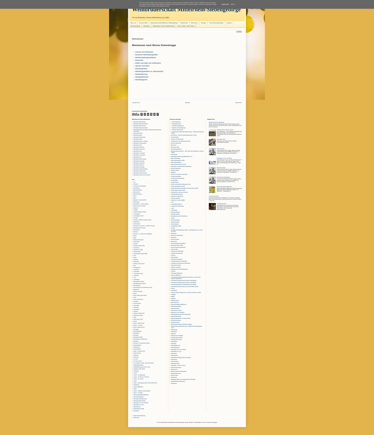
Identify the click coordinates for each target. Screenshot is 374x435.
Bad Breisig (136, 188)
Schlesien (136, 357)
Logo (172, 208)
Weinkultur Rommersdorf (140, 173)
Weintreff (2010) (175, 363)
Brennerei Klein (175, 147)
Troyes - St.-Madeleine (139, 375)
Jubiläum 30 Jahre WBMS (178, 200)
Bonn (134, 198)
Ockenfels (136, 307)
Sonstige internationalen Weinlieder (180, 263)
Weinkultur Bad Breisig (139, 122)
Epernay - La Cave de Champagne (142, 234)
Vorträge (203, 23)
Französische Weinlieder (177, 178)
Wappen (173, 298)
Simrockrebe (174, 257)
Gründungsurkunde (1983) (178, 190)
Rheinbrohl (136, 333)
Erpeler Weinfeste (176, 168)
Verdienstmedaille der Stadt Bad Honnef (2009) (183, 284)
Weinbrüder (174, 329)
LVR (172, 202)
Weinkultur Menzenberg (139, 159)
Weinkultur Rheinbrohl (139, 171)
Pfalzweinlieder (175, 222)
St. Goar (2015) (137, 361)
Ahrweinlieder (175, 137)
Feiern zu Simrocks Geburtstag (179, 174)
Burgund (135, 208)
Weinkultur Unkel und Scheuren (141, 175)
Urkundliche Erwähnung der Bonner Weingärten (184, 280)
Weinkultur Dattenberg (139, 137)
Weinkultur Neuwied (138, 161)
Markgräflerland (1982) (139, 283)
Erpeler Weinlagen (138, 239)
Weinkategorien (141, 80)
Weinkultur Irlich (137, 145)
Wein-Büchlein (175, 302)
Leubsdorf (136, 269)
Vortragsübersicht (221, 203)
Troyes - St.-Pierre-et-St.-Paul (141, 377)
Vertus (135, 389)
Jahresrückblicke (175, 198)
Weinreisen (194, 23)
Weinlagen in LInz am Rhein (140, 403)
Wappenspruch (175, 300)
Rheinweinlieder (135, 26)
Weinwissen (174, 369)
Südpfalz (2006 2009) (139, 369)
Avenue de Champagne (139, 186)
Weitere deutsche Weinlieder (178, 371)
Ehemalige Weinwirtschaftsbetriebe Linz (181, 156)
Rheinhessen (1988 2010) (140, 339)
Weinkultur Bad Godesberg (140, 124)
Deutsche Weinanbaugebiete (146, 55)
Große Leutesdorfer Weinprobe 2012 (181, 184)
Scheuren (136, 355)
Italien (135, 257)
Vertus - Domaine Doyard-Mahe (141, 391)
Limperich (136, 275)
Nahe (134, 297)
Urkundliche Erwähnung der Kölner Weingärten (183, 282)
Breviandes (136, 202)
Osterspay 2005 (221, 139)
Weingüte (173, 343)
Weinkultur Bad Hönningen (140, 128)
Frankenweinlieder (176, 176)
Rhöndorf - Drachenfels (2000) (141, 343)
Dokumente (174, 154)
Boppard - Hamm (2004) (139, 200)
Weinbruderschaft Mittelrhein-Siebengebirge (186, 9)
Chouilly (135, 218)
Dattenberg (136, 222)
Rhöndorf (135, 341)
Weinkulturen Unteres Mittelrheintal (163, 26)
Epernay (135, 231)
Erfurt (134, 235)
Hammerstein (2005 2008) (140, 253)
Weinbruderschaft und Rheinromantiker (181, 324)
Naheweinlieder (175, 214)
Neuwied (135, 301)
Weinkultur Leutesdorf (139, 155)
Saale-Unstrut (137, 353)
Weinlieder (146, 26)
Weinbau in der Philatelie (177, 312)
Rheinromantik (175, 239)
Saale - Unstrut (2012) (139, 351)
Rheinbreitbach (137, 331)
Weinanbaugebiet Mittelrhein (141, 395)
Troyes (135, 373)
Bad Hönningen (137, 194)
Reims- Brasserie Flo (139, 327)
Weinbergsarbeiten (176, 316)
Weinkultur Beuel (137, 133)
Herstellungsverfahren (177, 194)
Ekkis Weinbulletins (176, 162)
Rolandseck (136, 347)
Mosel (135, 293)
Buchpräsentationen (176, 149)
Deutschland (136, 224)
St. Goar (135, 359)
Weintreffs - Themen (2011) (178, 365)
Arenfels (135, 184)
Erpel (134, 238)
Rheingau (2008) (137, 337)
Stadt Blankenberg (138, 365)
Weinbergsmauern (176, 320)
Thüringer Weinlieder (176, 273)
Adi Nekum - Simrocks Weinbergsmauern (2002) (184, 135)
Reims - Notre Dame (138, 323)
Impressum (136, 417)
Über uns (133, 23)
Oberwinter (136, 305)
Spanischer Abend (176, 265)
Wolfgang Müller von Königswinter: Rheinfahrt (183, 379)
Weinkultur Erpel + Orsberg (140, 141)
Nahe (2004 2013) (138, 299)
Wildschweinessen (176, 373)
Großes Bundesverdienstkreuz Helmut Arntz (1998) (184, 188)
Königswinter (136, 267)
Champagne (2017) (138, 216)
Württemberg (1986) (138, 408)
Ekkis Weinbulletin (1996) (178, 160)
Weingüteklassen (142, 77)
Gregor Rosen (175, 182)
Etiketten (173, 172)
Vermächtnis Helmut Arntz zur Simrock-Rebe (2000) (184, 286)
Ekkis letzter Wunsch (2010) (178, 164)
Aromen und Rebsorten (144, 52)
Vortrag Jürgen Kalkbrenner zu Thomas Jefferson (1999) (186, 292)
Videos (173, 288)
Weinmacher (174, 355)
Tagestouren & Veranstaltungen (179, 269)
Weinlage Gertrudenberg (140, 399)
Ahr (134, 182)
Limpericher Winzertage (177, 206)
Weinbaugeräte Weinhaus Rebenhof (181, 314)
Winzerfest (174, 377)
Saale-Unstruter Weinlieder (178, 247)
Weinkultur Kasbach (138, 147)
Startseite (187, 102)
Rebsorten (174, 233)
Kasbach (135, 259)
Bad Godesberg (137, 190)
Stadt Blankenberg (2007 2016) (141, 367)
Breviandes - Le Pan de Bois (141, 204)
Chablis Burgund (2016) (139, 212)
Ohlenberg (136, 309)
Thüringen (136, 371)
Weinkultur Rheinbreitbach (140, 169)
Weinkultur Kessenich (139, 149)
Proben (173, 228)
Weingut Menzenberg (177, 337)
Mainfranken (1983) (138, 281)
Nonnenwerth (137, 303)
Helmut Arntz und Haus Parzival (179, 192)
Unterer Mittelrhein (138, 387)
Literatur (229, 23)
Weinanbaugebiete (138, 397)
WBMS (173, 296)
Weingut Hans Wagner (177, 335)
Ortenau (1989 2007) (139, 313)
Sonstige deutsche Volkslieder (179, 261)
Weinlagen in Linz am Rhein (224, 158)
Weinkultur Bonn (137, 135)
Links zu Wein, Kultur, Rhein (185, 26)
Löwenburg (136, 279)
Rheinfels (135, 335)
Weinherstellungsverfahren (145, 58)
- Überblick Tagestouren (177, 125)
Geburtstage (174, 180)
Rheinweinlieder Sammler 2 (178, 243)
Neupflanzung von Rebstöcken (179, 216)
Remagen (136, 329)
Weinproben (184, 23)
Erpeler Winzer (175, 170)
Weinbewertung (141, 74)
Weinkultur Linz (137, 157)
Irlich (134, 255)
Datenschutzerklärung (139, 415)
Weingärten (174, 341)
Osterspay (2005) (138, 315)
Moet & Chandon (137, 291)
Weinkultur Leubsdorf (139, 153)
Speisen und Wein (142, 66)
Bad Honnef (136, 192)
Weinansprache (141, 69)
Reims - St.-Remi (137, 325)
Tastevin (173, 271)
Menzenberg (136, 285)
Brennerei (173, 145)
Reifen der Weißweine (177, 235)
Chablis (135, 210)
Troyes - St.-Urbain (138, 379)
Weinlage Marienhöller (139, 401)
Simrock (173, 255)
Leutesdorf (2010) (138, 273)
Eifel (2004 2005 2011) (139, 228)
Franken (135, 243)
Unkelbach (136, 385)
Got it (233, 4)
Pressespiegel (175, 224)
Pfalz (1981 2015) (138, 319)
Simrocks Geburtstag (176, 259)
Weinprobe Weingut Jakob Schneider (181, 357)
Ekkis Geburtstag (175, 158)
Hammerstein (137, 251)
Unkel (135, 381)
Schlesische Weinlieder (177, 251)
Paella (173, 218)
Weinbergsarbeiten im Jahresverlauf (149, 71)
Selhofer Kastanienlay (177, 253)
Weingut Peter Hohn (176, 339)
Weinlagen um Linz (138, 404)
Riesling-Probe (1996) (177, 245)
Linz (134, 277)
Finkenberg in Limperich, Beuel (225, 130)
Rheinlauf (173, 237)
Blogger (215, 422)
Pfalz (134, 317)
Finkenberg (136, 241)
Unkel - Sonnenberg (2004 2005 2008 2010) (145, 383)
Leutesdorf (136, 271)
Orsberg (135, 311)
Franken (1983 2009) (139, 245)
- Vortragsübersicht (176, 124)
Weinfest (173, 333)
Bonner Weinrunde (176, 143)
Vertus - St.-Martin (138, 393)
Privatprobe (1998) (176, 226)
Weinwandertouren (176, 367)
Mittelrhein (136, 289)
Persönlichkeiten (175, 220)
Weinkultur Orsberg (138, 165)
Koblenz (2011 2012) (139, 263)
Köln (134, 265)
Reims (135, 321)
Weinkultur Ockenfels (139, 163)
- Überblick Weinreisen (177, 129)
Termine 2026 (143, 23)
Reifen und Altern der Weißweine (148, 63)
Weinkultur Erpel (137, 139)
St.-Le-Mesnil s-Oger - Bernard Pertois (143, 363)
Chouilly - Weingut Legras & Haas (142, 220)
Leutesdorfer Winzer (176, 204)
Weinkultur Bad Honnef (139, 125)
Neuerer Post (135, 102)
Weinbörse (174, 331)
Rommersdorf (137, 349)
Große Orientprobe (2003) (178, 186)
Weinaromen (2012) (176, 310)
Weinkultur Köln (137, 151)
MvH (204, 422)
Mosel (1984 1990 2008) (139, 295)
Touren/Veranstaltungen (216, 23)
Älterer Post (238, 102)
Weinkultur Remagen (139, 167)
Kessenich (136, 261)
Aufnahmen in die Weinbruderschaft (180, 141)
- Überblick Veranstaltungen (178, 128)
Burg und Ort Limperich (139, 206)
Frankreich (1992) (138, 249)
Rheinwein (174, 241)
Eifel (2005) (136, 230)
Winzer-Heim (174, 375)
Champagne (136, 214)
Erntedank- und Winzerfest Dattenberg (181, 166)
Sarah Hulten (174, 249)
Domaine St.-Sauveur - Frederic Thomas (144, 226)
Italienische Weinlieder (177, 196)
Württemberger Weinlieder (178, 381)
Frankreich (136, 247)
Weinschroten (174, 361)
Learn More (225, 4)
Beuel (135, 196)
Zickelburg (136, 410)
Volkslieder (174, 290)
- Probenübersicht (176, 122)
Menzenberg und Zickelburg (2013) (142, 287)
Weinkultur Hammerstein (139, 143)
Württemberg (136, 407)
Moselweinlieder (175, 212)
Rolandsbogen (137, 345)
